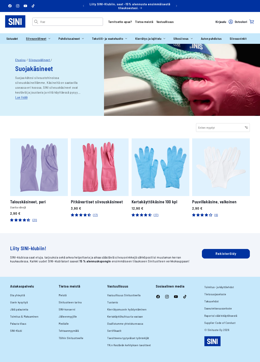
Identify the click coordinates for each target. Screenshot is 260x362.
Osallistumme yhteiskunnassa (125, 323)
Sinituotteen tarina (70, 302)
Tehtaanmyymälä (69, 330)
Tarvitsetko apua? (120, 22)
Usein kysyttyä (19, 302)
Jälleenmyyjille (68, 316)
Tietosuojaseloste (215, 294)
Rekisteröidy (226, 253)
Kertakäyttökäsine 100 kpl (154, 201)
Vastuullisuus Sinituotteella (124, 295)
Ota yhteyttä (17, 295)
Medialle (64, 323)
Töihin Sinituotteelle (71, 338)
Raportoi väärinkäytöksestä (220, 315)
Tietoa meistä (144, 22)
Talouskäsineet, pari (28, 201)
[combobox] (71, 22)
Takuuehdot (211, 301)
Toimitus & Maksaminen (24, 316)
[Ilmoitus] (176, 6)
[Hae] (36, 22)
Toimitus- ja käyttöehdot (219, 287)
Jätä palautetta (19, 309)
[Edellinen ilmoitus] (83, 6)
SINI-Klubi (16, 330)
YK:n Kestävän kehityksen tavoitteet (129, 345)
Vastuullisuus (165, 22)
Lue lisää (21, 97)
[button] (38, 38)
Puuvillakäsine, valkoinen (214, 201)
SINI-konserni (67, 309)
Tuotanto (112, 302)
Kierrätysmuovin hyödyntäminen (126, 309)
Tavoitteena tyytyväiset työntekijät (128, 338)
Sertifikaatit (114, 330)
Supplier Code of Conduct (219, 322)
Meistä (63, 295)
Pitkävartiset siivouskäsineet (97, 201)
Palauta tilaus (18, 323)
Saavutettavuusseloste (218, 308)
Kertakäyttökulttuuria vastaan (125, 316)
